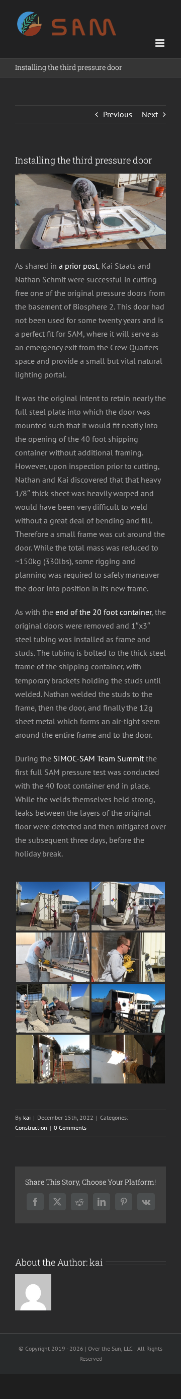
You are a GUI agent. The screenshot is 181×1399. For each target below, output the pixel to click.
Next (150, 114)
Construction (31, 1127)
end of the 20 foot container (103, 612)
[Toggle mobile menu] (160, 43)
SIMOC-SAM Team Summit (98, 758)
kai (27, 1117)
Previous (117, 114)
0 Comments (70, 1127)
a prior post (78, 266)
